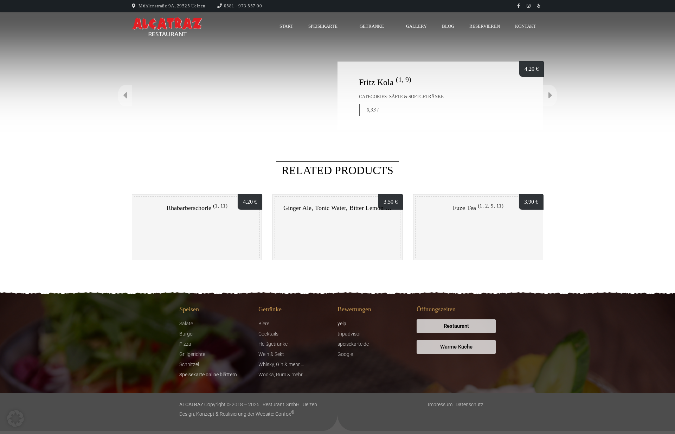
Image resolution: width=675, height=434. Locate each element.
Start (286, 26)
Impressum (440, 404)
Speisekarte (323, 26)
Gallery (416, 26)
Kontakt (525, 26)
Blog (448, 26)
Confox (285, 414)
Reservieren (484, 26)
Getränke (372, 26)
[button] (15, 418)
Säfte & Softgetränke (416, 96)
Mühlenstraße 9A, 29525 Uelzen (172, 5)
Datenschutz (469, 404)
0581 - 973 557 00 (243, 5)
